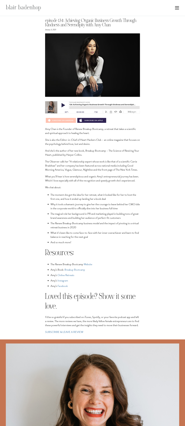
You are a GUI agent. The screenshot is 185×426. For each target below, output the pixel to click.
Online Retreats (66, 275)
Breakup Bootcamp (74, 270)
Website (88, 264)
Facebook (63, 286)
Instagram (63, 280)
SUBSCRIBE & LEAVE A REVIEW (64, 332)
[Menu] (177, 7)
